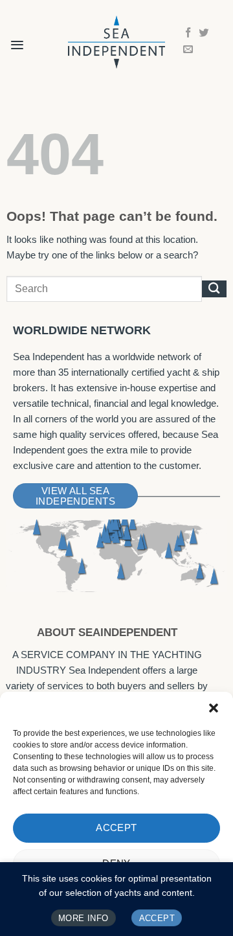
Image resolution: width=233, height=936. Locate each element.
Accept (116, 827)
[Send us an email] (188, 49)
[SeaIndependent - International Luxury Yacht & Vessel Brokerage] (116, 42)
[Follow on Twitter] (203, 33)
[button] (213, 708)
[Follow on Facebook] (188, 33)
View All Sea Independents (75, 496)
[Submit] (214, 288)
